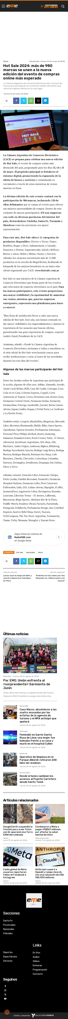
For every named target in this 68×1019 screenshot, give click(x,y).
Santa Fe (23, 754)
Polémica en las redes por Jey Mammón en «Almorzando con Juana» (50, 578)
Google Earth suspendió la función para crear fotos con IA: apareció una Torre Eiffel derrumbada (18, 830)
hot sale (19, 552)
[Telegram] (45, 101)
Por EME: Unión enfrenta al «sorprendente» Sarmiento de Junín (26, 684)
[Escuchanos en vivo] (49, 6)
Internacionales (42, 838)
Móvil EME (24, 706)
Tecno (5, 61)
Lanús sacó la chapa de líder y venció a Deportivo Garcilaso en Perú (17, 578)
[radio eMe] (12, 6)
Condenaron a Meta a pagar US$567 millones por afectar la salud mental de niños (48, 830)
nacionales (30, 552)
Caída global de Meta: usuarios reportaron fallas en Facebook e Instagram (15, 873)
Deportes (7, 676)
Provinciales (25, 773)
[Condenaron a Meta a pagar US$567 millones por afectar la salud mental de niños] (50, 814)
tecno (40, 552)
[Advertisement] (34, 35)
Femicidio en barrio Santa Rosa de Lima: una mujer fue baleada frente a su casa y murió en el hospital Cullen (37, 739)
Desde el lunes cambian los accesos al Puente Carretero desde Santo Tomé (38, 778)
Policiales (24, 731)
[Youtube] (5, 999)
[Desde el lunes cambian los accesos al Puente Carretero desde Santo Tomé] (10, 779)
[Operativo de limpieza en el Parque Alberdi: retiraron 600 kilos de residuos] (10, 760)
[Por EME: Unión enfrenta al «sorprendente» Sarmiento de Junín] (30, 655)
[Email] (38, 101)
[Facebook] (16, 101)
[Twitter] (23, 101)
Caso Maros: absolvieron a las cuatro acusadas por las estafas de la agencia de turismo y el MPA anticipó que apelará (38, 715)
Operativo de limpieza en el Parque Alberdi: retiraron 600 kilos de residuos (38, 759)
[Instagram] (5, 990)
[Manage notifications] (6, 1012)
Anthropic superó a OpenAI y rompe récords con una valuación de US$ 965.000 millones (49, 873)
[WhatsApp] (31, 101)
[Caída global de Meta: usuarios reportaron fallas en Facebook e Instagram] (18, 856)
